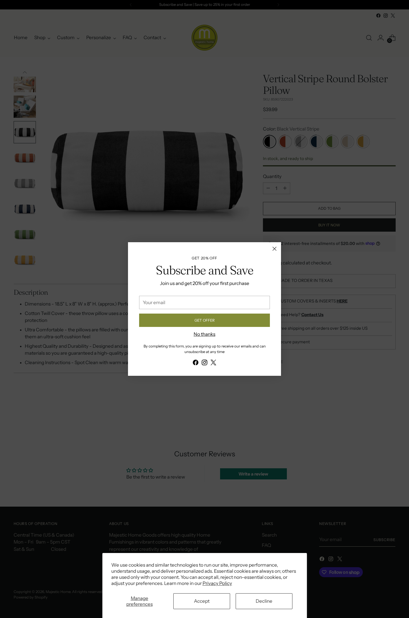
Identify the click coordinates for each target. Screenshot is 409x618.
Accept (202, 601)
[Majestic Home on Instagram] (204, 363)
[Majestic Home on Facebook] (195, 363)
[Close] (274, 248)
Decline (264, 601)
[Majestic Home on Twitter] (213, 363)
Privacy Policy (217, 583)
